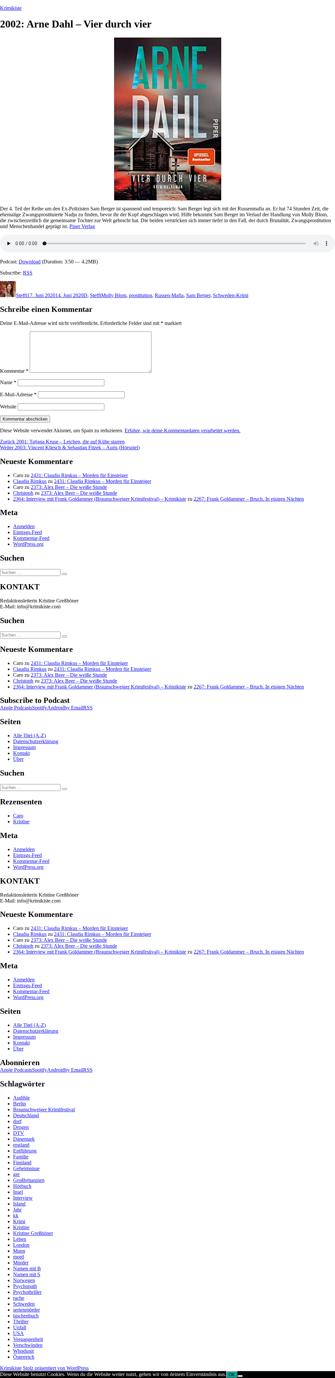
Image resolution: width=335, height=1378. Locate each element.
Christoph (23, 493)
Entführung (25, 1151)
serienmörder (26, 1310)
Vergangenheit (28, 1339)
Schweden (24, 1304)
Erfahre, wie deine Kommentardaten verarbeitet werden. (182, 430)
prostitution (140, 295)
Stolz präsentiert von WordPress (56, 1368)
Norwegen (24, 1280)
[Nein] (240, 1376)
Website (8, 406)
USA (18, 1333)
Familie (20, 1156)
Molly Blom (113, 295)
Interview (23, 1198)
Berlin (19, 1103)
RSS (27, 273)
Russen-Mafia (169, 295)
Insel (18, 1192)
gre (16, 1174)
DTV (18, 1133)
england (21, 1145)
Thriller (20, 1321)
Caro (18, 815)
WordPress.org (28, 544)
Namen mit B (27, 1268)
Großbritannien (28, 1180)
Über (18, 759)
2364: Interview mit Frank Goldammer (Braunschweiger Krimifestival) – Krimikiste (99, 499)
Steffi (21, 295)
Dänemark (24, 1139)
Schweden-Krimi (230, 295)
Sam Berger (198, 295)
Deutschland (26, 1115)
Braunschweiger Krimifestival (44, 1109)
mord (18, 1257)
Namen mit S (26, 1274)
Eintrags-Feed (27, 532)
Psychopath (25, 1286)
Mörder (20, 1262)
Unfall (19, 1327)
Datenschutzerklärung (35, 741)
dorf (17, 1121)
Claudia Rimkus (29, 481)
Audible (21, 1098)
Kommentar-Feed (31, 538)
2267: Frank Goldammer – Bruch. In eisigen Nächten (249, 499)
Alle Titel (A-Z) (29, 735)
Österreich (23, 1357)
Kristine (21, 821)
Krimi (19, 1221)
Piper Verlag (82, 226)
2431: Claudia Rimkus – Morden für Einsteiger (79, 475)
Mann (19, 1251)
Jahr (17, 1209)
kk (15, 1215)
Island (19, 1204)
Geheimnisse (26, 1168)
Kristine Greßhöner (33, 1233)
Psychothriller (27, 1292)
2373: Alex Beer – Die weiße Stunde (69, 487)
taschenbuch (26, 1315)
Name (8, 382)
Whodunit (23, 1351)
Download (30, 261)
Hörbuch (22, 1186)
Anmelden (24, 526)
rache (18, 1298)
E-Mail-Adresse (18, 394)
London (21, 1245)
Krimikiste (11, 8)
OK (232, 1374)
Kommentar (14, 371)
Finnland (22, 1162)
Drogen (21, 1127)
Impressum (24, 747)
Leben (19, 1239)
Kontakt (21, 753)
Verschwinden (28, 1345)
